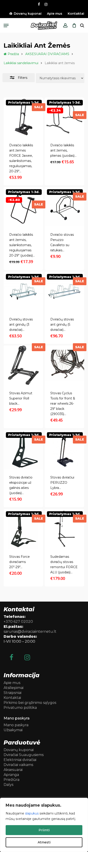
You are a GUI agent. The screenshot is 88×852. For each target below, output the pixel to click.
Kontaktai (12, 698)
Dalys (8, 784)
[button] (6, 25)
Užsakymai (13, 730)
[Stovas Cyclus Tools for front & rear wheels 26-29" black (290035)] (64, 365)
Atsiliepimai (13, 688)
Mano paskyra (16, 725)
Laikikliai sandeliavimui (21, 63)
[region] (44, 825)
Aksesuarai (13, 770)
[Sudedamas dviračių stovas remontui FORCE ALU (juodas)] (64, 529)
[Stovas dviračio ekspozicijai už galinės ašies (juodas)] (23, 449)
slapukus (32, 813)
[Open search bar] (82, 25)
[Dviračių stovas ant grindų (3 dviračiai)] (23, 291)
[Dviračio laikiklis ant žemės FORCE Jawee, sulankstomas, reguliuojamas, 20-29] (23, 117)
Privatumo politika (20, 707)
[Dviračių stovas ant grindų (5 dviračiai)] (64, 291)
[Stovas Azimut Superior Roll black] (23, 365)
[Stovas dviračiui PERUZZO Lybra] (64, 449)
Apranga (11, 775)
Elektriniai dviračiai (20, 760)
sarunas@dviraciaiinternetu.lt (30, 631)
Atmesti (44, 842)
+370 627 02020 (18, 621)
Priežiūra (11, 779)
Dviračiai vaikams (18, 765)
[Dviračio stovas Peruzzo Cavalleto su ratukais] (64, 206)
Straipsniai (12, 693)
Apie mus (12, 683)
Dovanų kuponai (19, 750)
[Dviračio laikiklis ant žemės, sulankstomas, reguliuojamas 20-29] (23, 206)
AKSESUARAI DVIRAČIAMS (47, 54)
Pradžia (13, 54)
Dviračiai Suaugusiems (24, 755)
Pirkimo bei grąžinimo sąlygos (30, 702)
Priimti (44, 830)
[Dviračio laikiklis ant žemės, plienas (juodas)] (64, 117)
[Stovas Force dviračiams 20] (23, 529)
